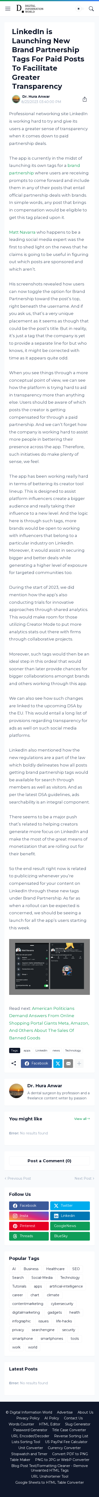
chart (35, 1295)
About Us (85, 1412)
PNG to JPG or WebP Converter (62, 1460)
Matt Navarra (22, 232)
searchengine (43, 1330)
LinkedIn (41, 1050)
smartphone (22, 1338)
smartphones (52, 1338)
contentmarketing (27, 1304)
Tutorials (19, 1286)
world (32, 1347)
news (56, 1050)
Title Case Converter (69, 1430)
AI (14, 1269)
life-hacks (64, 1321)
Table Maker (20, 1460)
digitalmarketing (26, 1312)
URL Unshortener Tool (49, 1476)
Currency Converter (64, 1448)
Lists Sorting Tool (26, 1442)
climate (53, 1295)
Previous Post (19, 1178)
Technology (73, 1050)
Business (31, 1269)
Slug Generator (77, 1424)
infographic (21, 1321)
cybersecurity (62, 1304)
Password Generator (30, 1430)
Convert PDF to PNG (70, 1454)
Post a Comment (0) (49, 1160)
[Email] (68, 1063)
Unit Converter (30, 1448)
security (68, 1330)
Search (18, 1277)
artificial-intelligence (66, 1286)
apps (27, 1050)
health (74, 1312)
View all (80, 1119)
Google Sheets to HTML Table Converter (49, 1482)
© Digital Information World (29, 1412)
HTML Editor (49, 1424)
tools (75, 1338)
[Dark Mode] (80, 9)
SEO (76, 1269)
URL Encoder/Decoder (30, 1436)
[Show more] (79, 1063)
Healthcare (55, 1269)
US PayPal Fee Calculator (66, 1442)
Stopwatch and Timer (29, 1454)
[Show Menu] (7, 9)
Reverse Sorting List (71, 1436)
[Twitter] (57, 1063)
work (16, 1347)
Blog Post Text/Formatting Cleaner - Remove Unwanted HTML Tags (49, 1468)
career (17, 1295)
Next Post (83, 1178)
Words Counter (21, 1424)
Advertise (65, 1412)
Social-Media (42, 1277)
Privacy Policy (28, 1418)
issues (43, 1321)
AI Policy (51, 1418)
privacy (18, 1330)
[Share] (83, 99)
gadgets (55, 1312)
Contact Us (73, 1418)
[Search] (91, 9)
